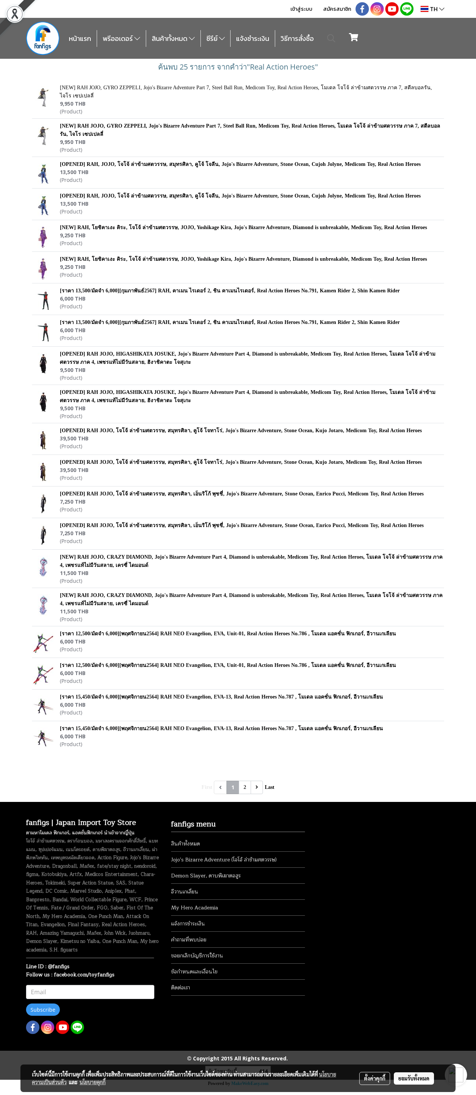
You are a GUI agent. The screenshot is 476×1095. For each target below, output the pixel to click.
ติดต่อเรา (180, 987)
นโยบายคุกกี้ (93, 1082)
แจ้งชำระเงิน (252, 38)
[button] (331, 38)
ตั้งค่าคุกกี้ (374, 1078)
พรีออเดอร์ (118, 38)
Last (269, 787)
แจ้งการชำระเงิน (188, 923)
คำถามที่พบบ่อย (188, 939)
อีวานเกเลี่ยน (184, 891)
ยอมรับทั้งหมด (414, 1078)
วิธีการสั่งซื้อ (297, 38)
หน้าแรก (80, 38)
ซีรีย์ (212, 38)
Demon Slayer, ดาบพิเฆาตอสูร (206, 875)
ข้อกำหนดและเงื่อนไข (194, 971)
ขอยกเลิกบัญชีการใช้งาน (197, 955)
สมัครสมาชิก (337, 9)
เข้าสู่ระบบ (301, 9)
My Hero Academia (194, 907)
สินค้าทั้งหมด (170, 38)
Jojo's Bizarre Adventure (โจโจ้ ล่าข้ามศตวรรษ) (224, 859)
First (207, 787)
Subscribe (42, 1009)
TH (433, 8)
